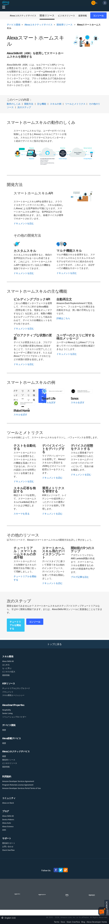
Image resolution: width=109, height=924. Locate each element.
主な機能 (41, 103)
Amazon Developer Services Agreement (18, 781)
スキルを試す (20, 414)
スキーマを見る (22, 513)
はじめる (6, 664)
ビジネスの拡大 (8, 671)
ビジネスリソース (9, 763)
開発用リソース (64, 24)
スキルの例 (55, 103)
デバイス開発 (13, 24)
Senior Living (7, 713)
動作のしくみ (13, 103)
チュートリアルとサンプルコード (16, 688)
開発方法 (28, 103)
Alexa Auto (6, 823)
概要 (4, 730)
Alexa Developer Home (97, 922)
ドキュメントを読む (24, 223)
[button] (9, 917)
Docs (63, 922)
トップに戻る (54, 644)
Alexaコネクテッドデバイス (39, 24)
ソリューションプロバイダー (14, 717)
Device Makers (8, 819)
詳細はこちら (63, 318)
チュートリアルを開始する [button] (15, 625)
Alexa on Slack (8, 803)
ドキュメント (7, 692)
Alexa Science (7, 826)
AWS (4, 830)
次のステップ (24, 107)
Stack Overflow (8, 850)
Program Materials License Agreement (17, 785)
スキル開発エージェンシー (13, 695)
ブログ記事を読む (80, 576)
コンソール (98, 15)
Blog (83, 922)
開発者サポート (8, 843)
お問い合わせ (7, 846)
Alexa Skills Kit (8, 661)
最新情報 (6, 675)
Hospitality (6, 710)
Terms (56, 922)
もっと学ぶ (6, 668)
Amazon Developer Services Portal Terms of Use (21, 788)
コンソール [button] (34, 621)
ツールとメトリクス (75, 103)
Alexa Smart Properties (13, 705)
